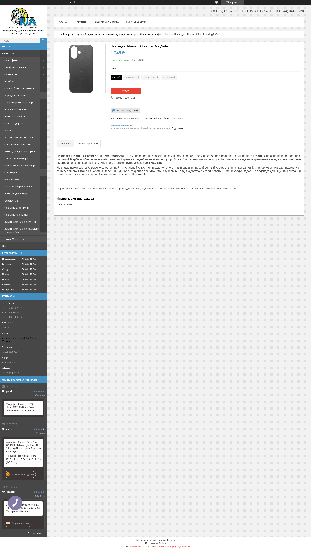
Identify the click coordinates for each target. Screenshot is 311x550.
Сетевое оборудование (18, 186)
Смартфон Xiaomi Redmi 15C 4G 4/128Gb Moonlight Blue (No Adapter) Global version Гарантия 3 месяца (23, 447)
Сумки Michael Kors (15, 239)
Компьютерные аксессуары (20, 165)
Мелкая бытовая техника (19, 88)
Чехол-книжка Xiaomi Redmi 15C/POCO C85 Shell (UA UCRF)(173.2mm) (23, 459)
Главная (63, 21)
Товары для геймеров (17, 158)
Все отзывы (35, 533)
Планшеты (10, 74)
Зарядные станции (15, 95)
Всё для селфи (12, 179)
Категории (8, 53)
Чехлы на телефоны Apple (155, 34)
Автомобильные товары (18, 137)
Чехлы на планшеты (16, 214)
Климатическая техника (18, 144)
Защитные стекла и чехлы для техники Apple (21, 230)
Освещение (11, 200)
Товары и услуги (72, 34)
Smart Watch (11, 130)
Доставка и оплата (107, 21)
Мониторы (10, 172)
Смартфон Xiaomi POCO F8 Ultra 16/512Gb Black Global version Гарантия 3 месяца (21, 407)
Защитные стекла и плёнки (20, 221)
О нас (5, 246)
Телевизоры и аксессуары (19, 102)
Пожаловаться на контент (142, 546)
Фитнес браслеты (14, 116)
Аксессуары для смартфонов (20, 151)
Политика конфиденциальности (174, 546)
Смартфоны (11, 60)
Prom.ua (171, 540)
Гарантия (81, 21)
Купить (126, 90)
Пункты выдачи (136, 21)
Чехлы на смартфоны (16, 207)
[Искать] (43, 40)
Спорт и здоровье (14, 123)
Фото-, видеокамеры (16, 193)
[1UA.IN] (23, 17)
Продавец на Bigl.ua (155, 543)
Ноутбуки (9, 81)
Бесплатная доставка (127, 110)
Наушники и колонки (16, 109)
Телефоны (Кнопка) (15, 67)
